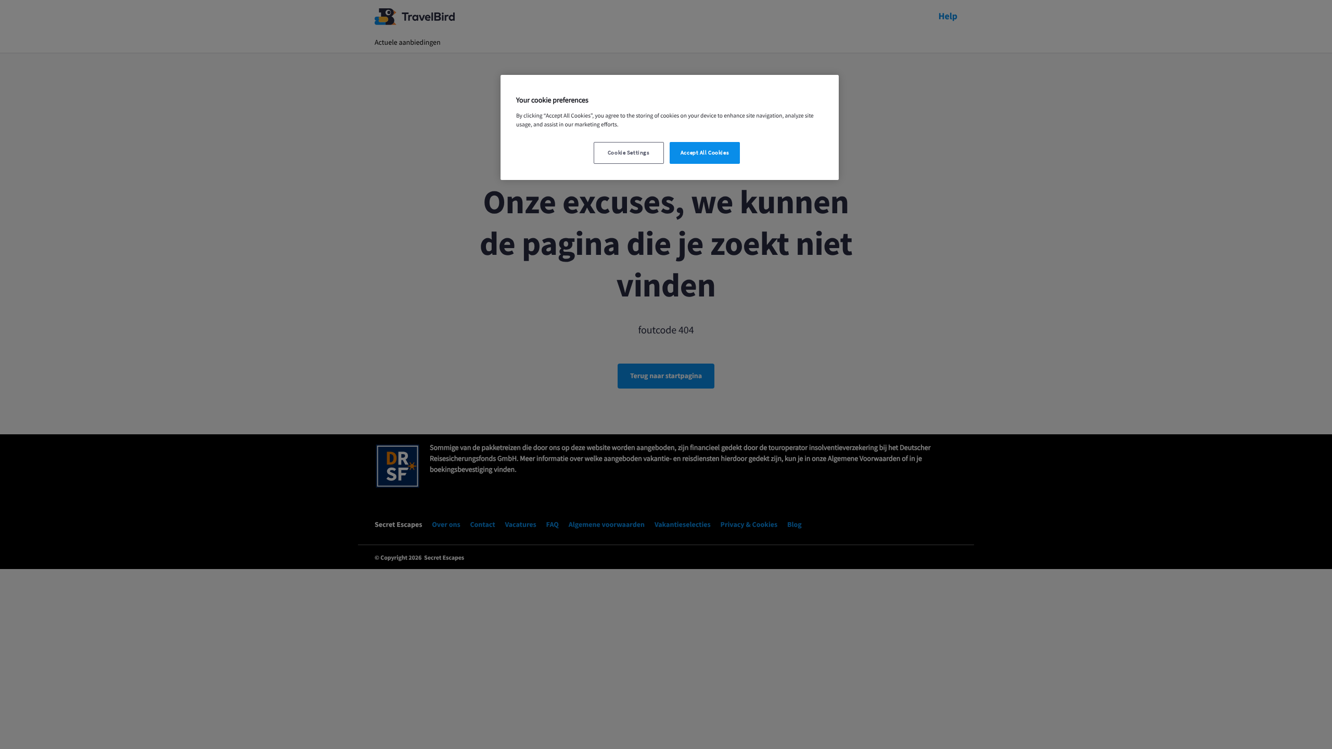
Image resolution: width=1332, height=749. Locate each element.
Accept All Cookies (705, 153)
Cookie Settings (629, 153)
